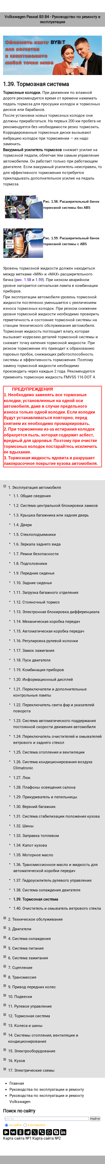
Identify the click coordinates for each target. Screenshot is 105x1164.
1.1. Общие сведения (32, 496)
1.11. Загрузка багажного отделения (45, 592)
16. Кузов (16, 1060)
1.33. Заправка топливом (36, 835)
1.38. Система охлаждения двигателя (46, 890)
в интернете (36, 1125)
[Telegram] (27, 1132)
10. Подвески (20, 996)
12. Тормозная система (29, 1016)
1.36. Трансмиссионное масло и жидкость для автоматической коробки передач (55, 867)
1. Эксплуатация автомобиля (34, 487)
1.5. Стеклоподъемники (34, 534)
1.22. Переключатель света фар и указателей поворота (53, 708)
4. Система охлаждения (29, 938)
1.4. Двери (22, 525)
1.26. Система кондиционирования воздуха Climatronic (52, 765)
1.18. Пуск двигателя (31, 660)
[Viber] (42, 1132)
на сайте (15, 1125)
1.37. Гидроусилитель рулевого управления (52, 880)
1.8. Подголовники (30, 563)
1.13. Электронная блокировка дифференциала (56, 612)
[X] (35, 1132)
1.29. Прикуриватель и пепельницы (45, 797)
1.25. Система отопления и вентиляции (49, 752)
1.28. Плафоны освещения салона (44, 787)
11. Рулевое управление (30, 1006)
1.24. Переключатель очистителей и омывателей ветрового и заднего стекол (57, 739)
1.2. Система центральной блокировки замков (55, 505)
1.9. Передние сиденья (33, 573)
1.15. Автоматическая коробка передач (48, 631)
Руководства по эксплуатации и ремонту (46, 1089)
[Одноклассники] (20, 1132)
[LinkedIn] (63, 1132)
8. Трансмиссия (22, 977)
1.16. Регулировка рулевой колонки (45, 641)
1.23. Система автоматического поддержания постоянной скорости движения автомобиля (54, 723)
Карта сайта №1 (17, 1138)
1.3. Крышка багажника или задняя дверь (51, 515)
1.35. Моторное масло (33, 855)
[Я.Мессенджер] (6, 1132)
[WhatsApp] (49, 1132)
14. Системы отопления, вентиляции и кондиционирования (43, 1038)
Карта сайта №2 (46, 1138)
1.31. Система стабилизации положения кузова (56, 816)
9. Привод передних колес (32, 987)
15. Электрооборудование (31, 1051)
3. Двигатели (19, 929)
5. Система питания (26, 948)
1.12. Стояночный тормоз (36, 602)
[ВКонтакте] (13, 1132)
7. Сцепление (20, 967)
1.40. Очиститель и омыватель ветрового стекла (57, 908)
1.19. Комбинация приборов (38, 670)
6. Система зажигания (28, 958)
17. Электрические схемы (31, 1070)
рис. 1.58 (23, 279)
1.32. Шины (23, 826)
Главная (16, 1083)
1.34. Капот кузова (30, 845)
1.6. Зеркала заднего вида (37, 544)
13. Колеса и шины (25, 1025)
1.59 (39, 279)
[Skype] (56, 1132)
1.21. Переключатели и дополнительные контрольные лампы (50, 692)
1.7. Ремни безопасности (36, 554)
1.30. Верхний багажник (34, 806)
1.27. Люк (21, 777)
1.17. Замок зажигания (33, 650)
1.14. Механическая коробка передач (46, 621)
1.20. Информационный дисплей (43, 679)
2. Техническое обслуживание (35, 919)
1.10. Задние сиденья (32, 583)
